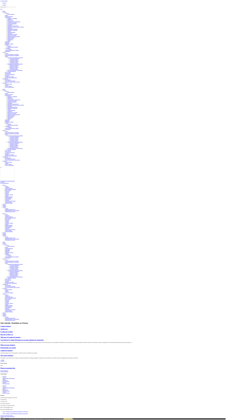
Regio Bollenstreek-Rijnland (10, 189)
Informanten (10, 28)
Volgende (2, 361)
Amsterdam (7, 187)
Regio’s (4, 185)
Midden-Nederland (8, 196)
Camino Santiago (5, 326)
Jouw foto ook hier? (4, 370)
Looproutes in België (14, 59)
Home (4, 11)
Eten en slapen (8, 72)
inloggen (4, 2)
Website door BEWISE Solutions (6, 415)
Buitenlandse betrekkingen (12, 29)
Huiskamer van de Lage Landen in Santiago (16, 26)
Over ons (4, 12)
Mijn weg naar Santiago (7, 345)
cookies (7, 418)
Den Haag (7, 192)
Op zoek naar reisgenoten (10, 74)
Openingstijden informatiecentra (9, 378)
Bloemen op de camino (9, 76)
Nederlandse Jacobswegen (12, 30)
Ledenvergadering (11, 14)
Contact (4, 207)
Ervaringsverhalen (8, 84)
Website (9, 40)
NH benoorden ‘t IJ (8, 197)
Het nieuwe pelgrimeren (12, 23)
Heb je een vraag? (6, 381)
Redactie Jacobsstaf (11, 37)
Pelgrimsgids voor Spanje (8, 347)
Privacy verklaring (6, 383)
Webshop (4, 206)
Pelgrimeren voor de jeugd (12, 34)
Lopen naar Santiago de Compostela (12, 54)
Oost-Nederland (8, 198)
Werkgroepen (7, 249)
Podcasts (6, 291)
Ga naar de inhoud (3, 0)
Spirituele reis (5, 78)
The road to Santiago (6, 355)
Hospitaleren (10, 24)
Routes (6, 56)
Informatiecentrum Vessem (10, 211)
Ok (64, 418)
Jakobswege (4, 329)
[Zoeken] (15, 7)
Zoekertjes (7, 75)
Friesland (7, 193)
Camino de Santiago (6, 350)
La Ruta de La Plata (6, 332)
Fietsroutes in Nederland (14, 65)
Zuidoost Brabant (8, 202)
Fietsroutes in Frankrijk (14, 67)
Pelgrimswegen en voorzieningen (14, 36)
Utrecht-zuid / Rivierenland (10, 201)
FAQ (1, 9)
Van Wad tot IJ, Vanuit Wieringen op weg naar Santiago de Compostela (22, 340)
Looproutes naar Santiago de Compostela (15, 57)
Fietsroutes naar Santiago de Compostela (15, 63)
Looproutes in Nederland (14, 58)
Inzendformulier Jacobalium (13, 47)
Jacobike (9, 31)
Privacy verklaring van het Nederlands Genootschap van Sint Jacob (15, 411)
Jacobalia (7, 44)
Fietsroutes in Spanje (14, 68)
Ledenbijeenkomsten (11, 32)
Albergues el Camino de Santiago (10, 337)
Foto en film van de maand (10, 80)
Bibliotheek (10, 19)
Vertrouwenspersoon (9, 16)
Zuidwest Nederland (9, 203)
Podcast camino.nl (8, 86)
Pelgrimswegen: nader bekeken (11, 77)
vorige (2, 359)
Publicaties (7, 42)
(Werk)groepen (8, 17)
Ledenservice (10, 33)
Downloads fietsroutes (14, 69)
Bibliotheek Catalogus (9, 43)
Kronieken (9, 49)
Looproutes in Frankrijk (14, 60)
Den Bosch (7, 191)
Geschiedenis (7, 48)
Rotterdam (7, 199)
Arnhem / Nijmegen (9, 188)
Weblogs (6, 85)
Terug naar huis (8, 73)
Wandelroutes (10, 39)
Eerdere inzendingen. (4, 371)
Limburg (6, 195)
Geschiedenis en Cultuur (12, 22)
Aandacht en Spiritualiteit (12, 18)
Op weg (4, 52)
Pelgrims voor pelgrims (12, 35)
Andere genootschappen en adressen (12, 50)
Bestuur (6, 15)
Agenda (4, 205)
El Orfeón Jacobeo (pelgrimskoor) (14, 21)
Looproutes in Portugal (14, 62)
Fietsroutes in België (13, 66)
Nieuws (4, 204)
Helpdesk (4, 382)
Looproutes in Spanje (14, 61)
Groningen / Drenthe (9, 194)
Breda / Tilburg (8, 190)
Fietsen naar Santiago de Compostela (12, 55)
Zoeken (1, 7)
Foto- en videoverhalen (9, 87)
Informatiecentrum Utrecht (10, 209)
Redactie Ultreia (11, 38)
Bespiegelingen (8, 79)
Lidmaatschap (7, 51)
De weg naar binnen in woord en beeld (12, 81)
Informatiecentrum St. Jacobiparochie (12, 210)
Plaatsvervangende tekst (7, 368)
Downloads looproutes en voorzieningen (15, 70)
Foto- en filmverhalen (9, 292)
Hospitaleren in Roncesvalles (13, 25)
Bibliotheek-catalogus (9, 252)
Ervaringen (5, 82)
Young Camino (10, 20)
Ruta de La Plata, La (6, 334)
